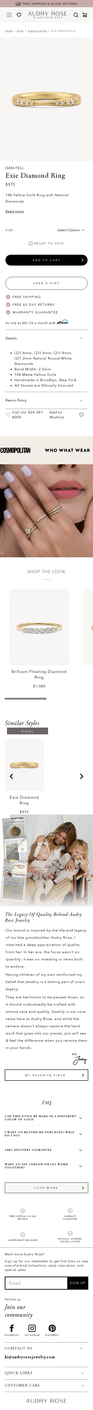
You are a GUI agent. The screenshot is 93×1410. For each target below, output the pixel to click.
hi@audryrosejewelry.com (30, 1357)
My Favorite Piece (45, 1075)
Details (11, 338)
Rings (20, 31)
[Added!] (81, 414)
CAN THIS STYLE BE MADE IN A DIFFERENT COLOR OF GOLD (41, 1118)
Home (9, 31)
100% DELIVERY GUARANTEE (28, 1150)
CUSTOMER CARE (22, 1385)
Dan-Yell (14, 168)
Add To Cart (46, 260)
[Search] (76, 15)
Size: (9, 230)
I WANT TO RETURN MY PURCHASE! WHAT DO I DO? (40, 1134)
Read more (14, 211)
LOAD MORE (46, 1188)
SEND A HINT (46, 283)
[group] (24, 777)
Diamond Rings (37, 31)
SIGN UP (78, 1283)
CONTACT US (19, 1348)
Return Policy (16, 400)
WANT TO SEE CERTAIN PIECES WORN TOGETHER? (36, 1166)
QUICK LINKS (19, 1373)
